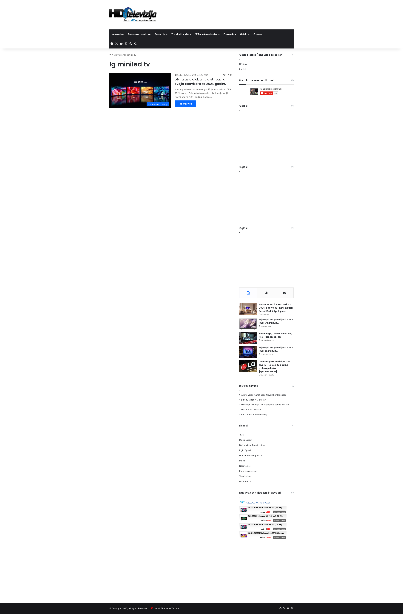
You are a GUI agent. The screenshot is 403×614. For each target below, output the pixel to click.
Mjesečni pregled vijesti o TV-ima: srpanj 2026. (276, 321)
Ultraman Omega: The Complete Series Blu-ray (265, 404)
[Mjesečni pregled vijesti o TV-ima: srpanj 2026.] (248, 324)
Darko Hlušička (184, 75)
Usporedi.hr (245, 481)
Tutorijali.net (245, 476)
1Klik (241, 434)
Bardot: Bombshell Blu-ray (254, 414)
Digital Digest (245, 440)
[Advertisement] (233, 10)
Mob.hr (242, 460)
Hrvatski (243, 64)
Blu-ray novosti (248, 385)
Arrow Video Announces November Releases (263, 395)
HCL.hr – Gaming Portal (250, 455)
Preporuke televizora (139, 34)
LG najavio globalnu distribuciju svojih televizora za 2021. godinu (200, 81)
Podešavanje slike (207, 34)
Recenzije (160, 34)
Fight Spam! (245, 450)
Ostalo (243, 34)
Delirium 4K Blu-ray (251, 409)
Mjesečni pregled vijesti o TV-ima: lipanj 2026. (276, 349)
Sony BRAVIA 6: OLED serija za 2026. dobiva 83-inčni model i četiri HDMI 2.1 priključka (276, 308)
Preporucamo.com (248, 471)
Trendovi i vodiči (180, 34)
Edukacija (229, 34)
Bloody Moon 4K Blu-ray (253, 399)
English (242, 69)
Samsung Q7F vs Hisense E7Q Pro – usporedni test (275, 335)
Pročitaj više (185, 103)
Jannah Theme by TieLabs (166, 608)
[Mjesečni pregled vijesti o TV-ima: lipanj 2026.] (248, 352)
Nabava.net (244, 466)
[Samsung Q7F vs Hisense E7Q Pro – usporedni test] (248, 338)
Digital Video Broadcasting (252, 445)
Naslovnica (118, 34)
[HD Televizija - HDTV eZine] (133, 14)
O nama (257, 34)
